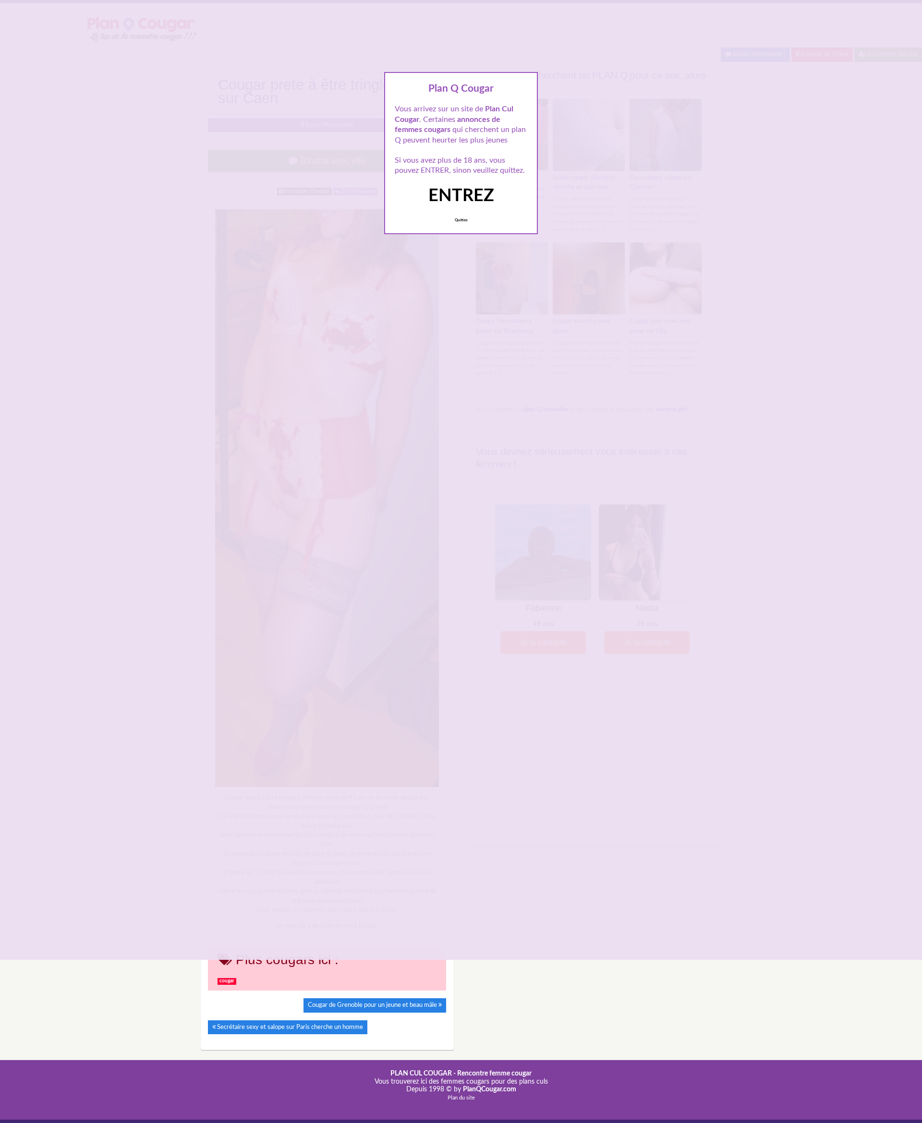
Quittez (461, 220)
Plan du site (461, 1097)
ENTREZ (461, 195)
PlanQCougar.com (489, 1089)
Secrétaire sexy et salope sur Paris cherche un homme (290, 1027)
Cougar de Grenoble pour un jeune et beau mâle (372, 1005)
